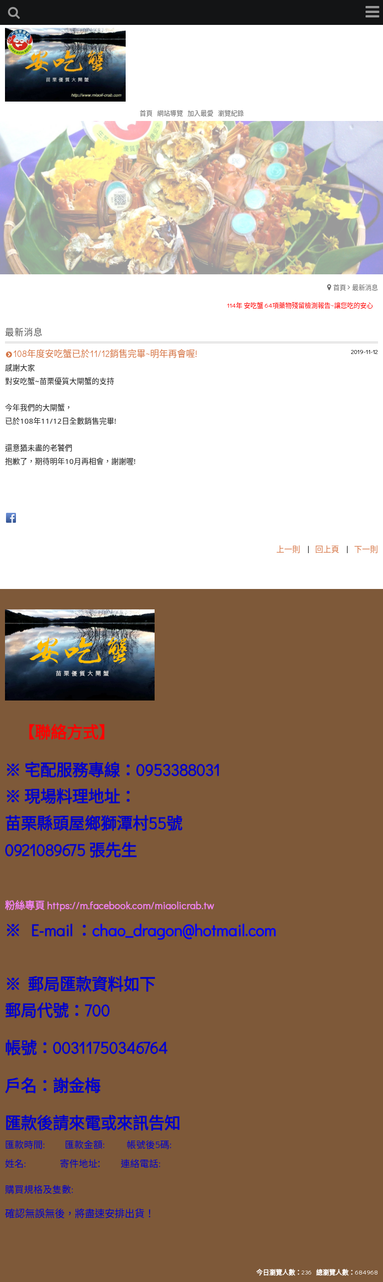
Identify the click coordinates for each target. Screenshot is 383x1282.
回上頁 (327, 549)
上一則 (288, 549)
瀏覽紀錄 (231, 113)
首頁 (339, 287)
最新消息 (365, 287)
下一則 (366, 549)
